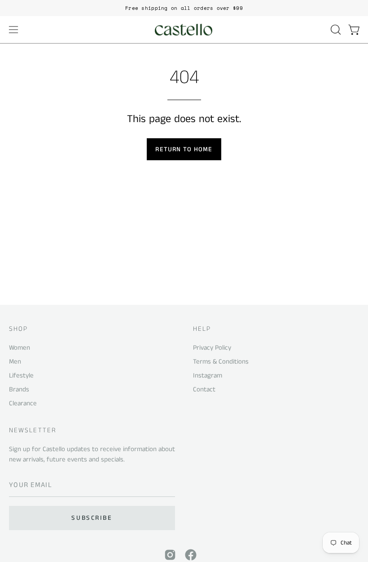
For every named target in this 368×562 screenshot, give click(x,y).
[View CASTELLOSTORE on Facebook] (190, 555)
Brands (19, 389)
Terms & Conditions (221, 361)
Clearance (23, 403)
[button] (335, 29)
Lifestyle (21, 375)
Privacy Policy (212, 347)
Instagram (207, 375)
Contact (204, 389)
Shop (18, 329)
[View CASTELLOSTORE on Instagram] (170, 555)
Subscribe (91, 518)
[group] (184, 8)
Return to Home (183, 149)
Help (202, 329)
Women (19, 347)
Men (15, 361)
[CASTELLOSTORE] (184, 29)
